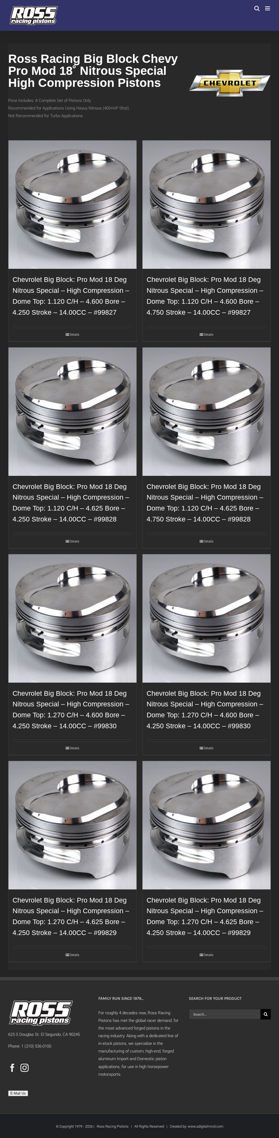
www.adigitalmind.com (205, 1126)
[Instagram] (24, 1068)
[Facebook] (12, 1068)
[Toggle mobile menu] (268, 8)
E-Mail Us (18, 1093)
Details (74, 335)
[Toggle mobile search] (257, 8)
